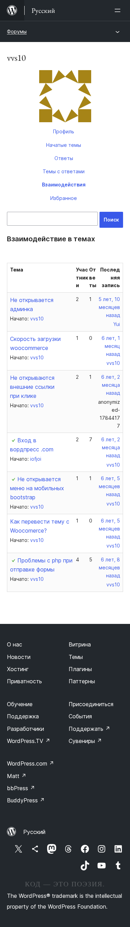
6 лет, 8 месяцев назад (109, 567)
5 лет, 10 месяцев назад (109, 307)
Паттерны (82, 681)
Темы (76, 656)
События (80, 716)
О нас (14, 644)
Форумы (17, 31)
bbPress (21, 788)
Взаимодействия (64, 184)
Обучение (20, 704)
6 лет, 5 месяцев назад (109, 486)
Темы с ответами (64, 171)
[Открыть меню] (119, 10)
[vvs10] (65, 97)
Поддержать (89, 728)
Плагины (80, 669)
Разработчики (25, 728)
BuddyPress (26, 800)
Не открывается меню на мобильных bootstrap (37, 488)
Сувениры (85, 740)
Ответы (63, 158)
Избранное (63, 198)
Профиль (63, 131)
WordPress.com (30, 763)
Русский (34, 831)
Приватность (24, 681)
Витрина (80, 644)
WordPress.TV (28, 740)
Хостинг (18, 669)
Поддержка (23, 716)
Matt (16, 776)
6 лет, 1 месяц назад (111, 346)
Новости (19, 656)
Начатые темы (63, 145)
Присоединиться (91, 704)
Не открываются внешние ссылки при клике (32, 386)
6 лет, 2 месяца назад (110, 385)
